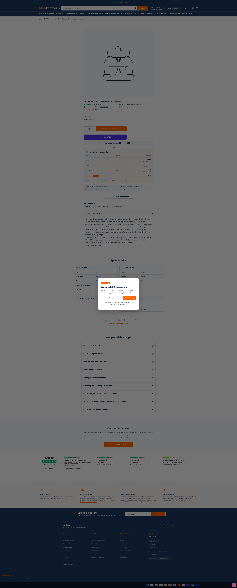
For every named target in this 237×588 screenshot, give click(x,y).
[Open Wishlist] (234, 585)
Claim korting (129, 298)
